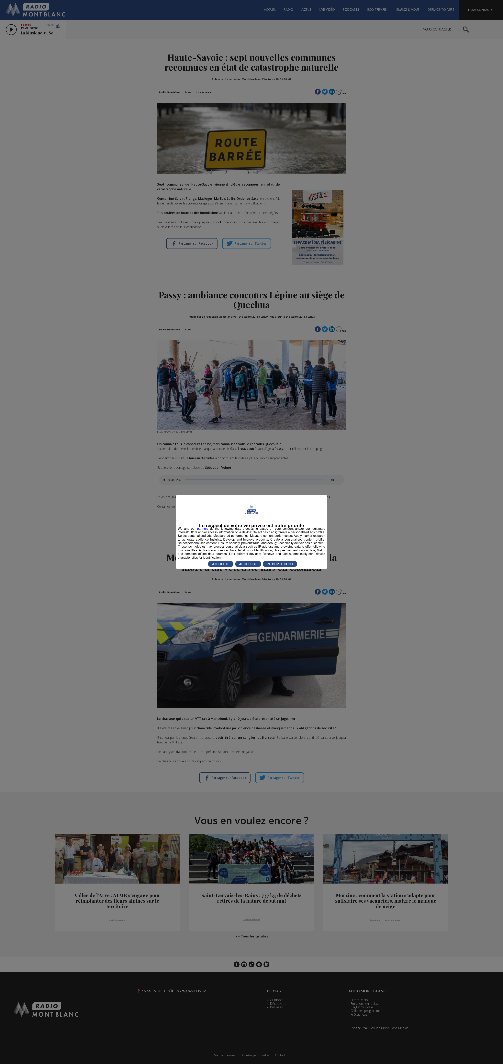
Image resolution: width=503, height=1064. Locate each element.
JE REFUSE (248, 564)
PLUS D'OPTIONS (280, 564)
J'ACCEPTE (220, 564)
